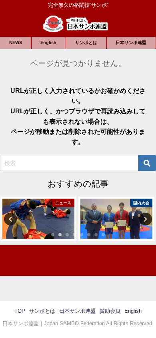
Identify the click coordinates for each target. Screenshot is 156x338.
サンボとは (86, 42)
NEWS (15, 42)
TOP (19, 311)
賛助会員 (110, 311)
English (48, 42)
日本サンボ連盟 (131, 42)
